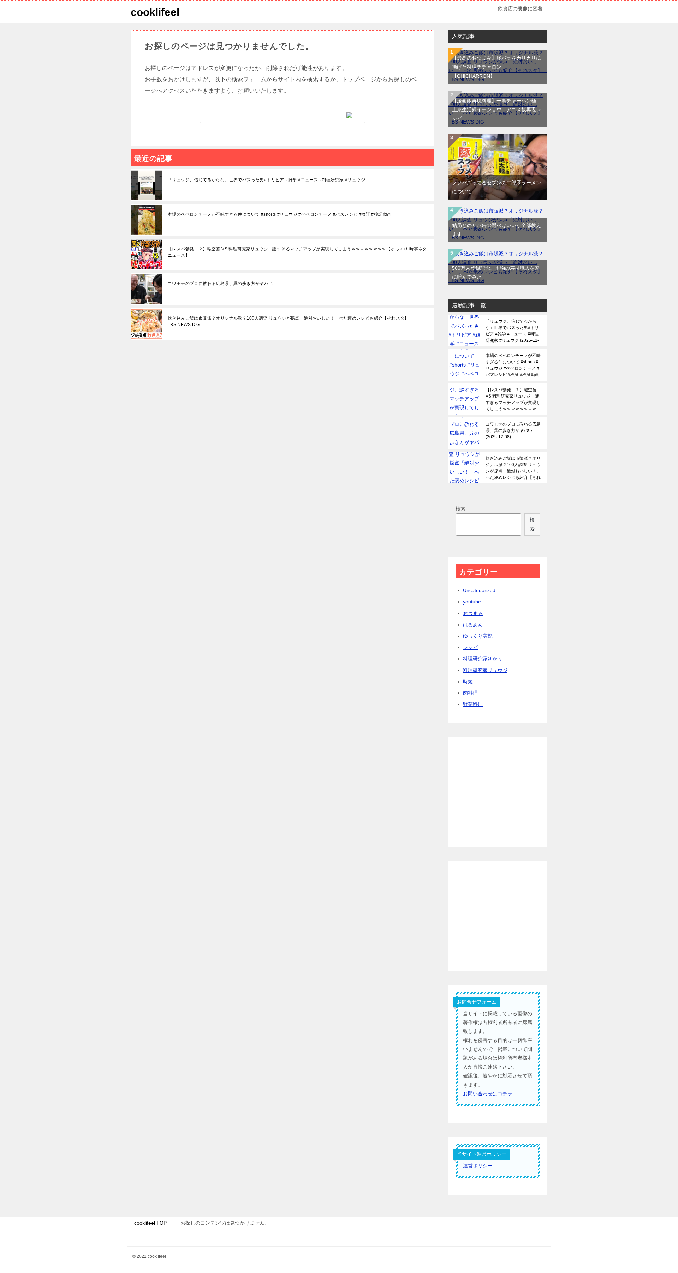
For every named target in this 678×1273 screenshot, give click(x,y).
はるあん (473, 624)
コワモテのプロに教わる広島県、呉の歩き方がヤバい (220, 283)
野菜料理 (473, 704)
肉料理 (470, 693)
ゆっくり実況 (478, 636)
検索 (460, 509)
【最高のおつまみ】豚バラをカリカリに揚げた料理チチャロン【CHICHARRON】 (496, 66)
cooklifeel (155, 12)
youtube (472, 602)
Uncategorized (479, 590)
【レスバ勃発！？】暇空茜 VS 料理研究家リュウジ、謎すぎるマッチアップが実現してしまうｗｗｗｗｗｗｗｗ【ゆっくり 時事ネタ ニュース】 (297, 252)
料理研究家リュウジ (485, 670)
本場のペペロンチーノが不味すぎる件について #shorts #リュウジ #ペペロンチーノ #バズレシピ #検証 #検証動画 (279, 214)
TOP (150, 1223)
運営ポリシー (478, 1165)
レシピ (470, 647)
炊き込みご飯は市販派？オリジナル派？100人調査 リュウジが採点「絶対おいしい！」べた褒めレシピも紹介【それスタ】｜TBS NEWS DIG (290, 321)
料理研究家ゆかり (482, 658)
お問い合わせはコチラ (487, 1093)
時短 (468, 681)
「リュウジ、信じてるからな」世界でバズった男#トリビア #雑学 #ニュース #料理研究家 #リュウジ (266, 179)
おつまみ (473, 613)
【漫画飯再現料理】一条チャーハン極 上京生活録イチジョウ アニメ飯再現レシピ (496, 109)
